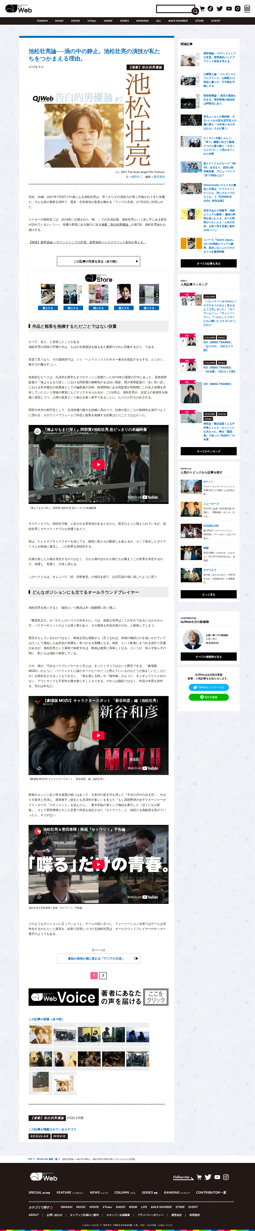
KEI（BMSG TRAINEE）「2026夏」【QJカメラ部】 (220, 369)
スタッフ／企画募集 (118, 1215)
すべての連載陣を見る (209, 656)
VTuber (91, 21)
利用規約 (194, 1215)
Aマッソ (208, 481)
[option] (209, 639)
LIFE (144, 1207)
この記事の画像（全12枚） (47, 1019)
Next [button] (230, 639)
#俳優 (79, 1118)
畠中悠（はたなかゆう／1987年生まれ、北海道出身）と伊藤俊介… (219, 578)
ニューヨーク (211, 503)
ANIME (108, 21)
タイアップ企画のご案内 (84, 1215)
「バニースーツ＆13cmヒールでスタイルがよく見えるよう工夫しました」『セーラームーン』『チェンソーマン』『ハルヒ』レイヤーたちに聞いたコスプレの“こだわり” (219, 313)
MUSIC (59, 21)
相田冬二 (136, 176)
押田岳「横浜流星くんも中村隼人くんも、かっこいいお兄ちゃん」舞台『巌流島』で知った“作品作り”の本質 (219, 431)
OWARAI (42, 21)
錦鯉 (206, 548)
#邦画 (71, 1118)
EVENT (215, 21)
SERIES (124, 21)
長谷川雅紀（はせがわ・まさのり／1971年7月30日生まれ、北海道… (219, 556)
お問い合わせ (54, 1215)
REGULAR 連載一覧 (47, 1159)
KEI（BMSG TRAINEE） (218, 384)
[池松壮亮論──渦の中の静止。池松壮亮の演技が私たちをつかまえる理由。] (40, 1034)
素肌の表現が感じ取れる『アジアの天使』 (96, 958)
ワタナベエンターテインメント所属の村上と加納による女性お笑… (219, 490)
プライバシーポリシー (150, 1215)
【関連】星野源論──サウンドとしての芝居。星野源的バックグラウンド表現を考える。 (87, 242)
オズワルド (210, 570)
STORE (199, 21)
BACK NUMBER (178, 21)
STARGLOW (211, 525)
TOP (30, 1159)
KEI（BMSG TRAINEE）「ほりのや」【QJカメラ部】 (218, 346)
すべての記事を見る (208, 263)
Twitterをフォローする (211, 687)
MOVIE (75, 21)
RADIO (120, 1207)
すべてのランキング (208, 451)
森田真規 (159, 176)
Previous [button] (184, 639)
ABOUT (34, 1215)
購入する (48, 308)
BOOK (133, 1207)
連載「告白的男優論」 (116, 224)
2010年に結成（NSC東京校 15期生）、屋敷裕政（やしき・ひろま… (219, 512)
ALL (158, 21)
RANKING (142, 21)
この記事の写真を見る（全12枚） (96, 261)
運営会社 (176, 1215)
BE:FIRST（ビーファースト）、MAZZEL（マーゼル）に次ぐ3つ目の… (219, 534)
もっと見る (208, 594)
